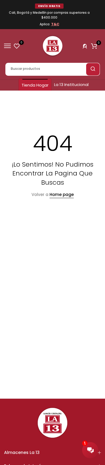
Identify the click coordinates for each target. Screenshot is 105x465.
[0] (17, 46)
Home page (62, 194)
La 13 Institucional (71, 84)
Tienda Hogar (35, 85)
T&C (55, 24)
